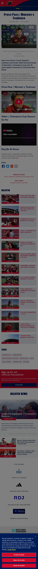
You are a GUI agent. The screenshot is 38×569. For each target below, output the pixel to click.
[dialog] (19, 551)
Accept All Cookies (19, 565)
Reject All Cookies (19, 560)
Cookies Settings (19, 554)
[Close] (35, 536)
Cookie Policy (12, 549)
